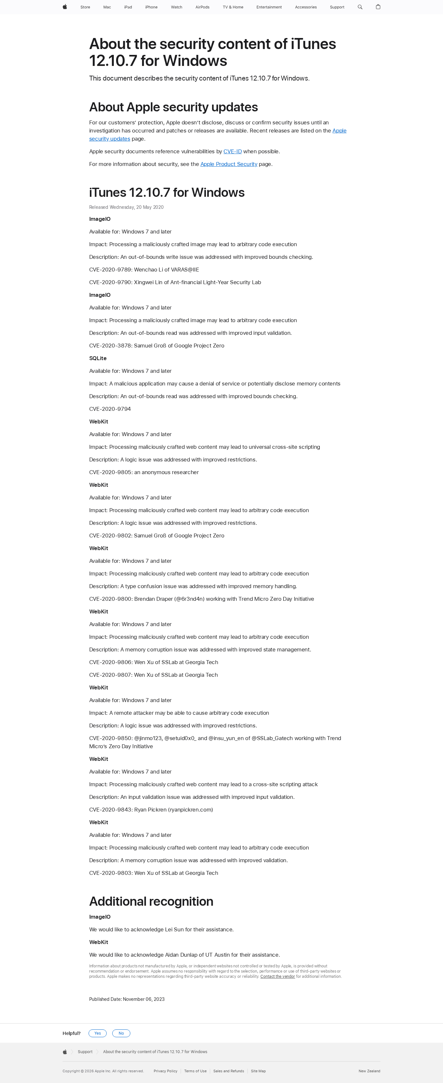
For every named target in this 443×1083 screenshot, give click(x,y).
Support (85, 1052)
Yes (97, 1033)
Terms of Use (195, 1071)
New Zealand (369, 1071)
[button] (360, 7)
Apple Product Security (228, 164)
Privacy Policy (165, 1071)
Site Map (258, 1071)
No (121, 1033)
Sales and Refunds (228, 1071)
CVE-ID (232, 151)
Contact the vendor (277, 976)
